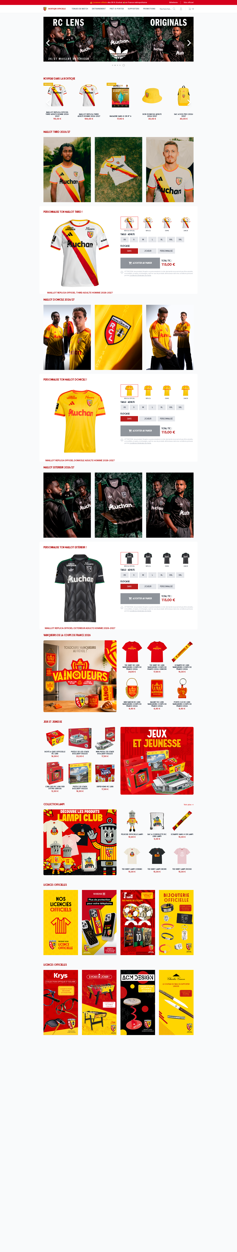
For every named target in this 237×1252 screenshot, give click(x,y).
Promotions (149, 9)
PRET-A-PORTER (117, 9)
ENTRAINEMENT (99, 9)
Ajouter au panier (142, 263)
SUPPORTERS (133, 9)
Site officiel (189, 2)
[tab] (129, 223)
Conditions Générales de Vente (140, 275)
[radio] (124, 239)
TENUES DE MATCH (80, 9)
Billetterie (173, 2)
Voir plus (189, 805)
